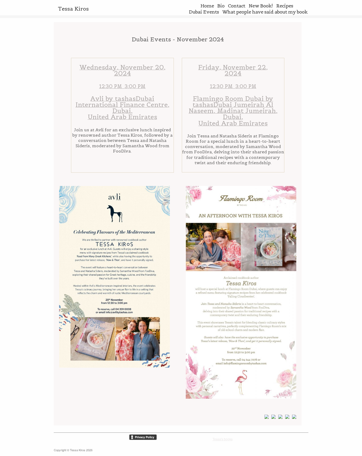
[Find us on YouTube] (286, 418)
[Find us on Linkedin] (279, 418)
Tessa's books (223, 439)
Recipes (284, 6)
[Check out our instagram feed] (293, 418)
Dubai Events (204, 12)
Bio (220, 6)
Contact (236, 6)
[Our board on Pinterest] (272, 418)
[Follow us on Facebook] (265, 418)
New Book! (261, 6)
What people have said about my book (264, 12)
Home (207, 6)
